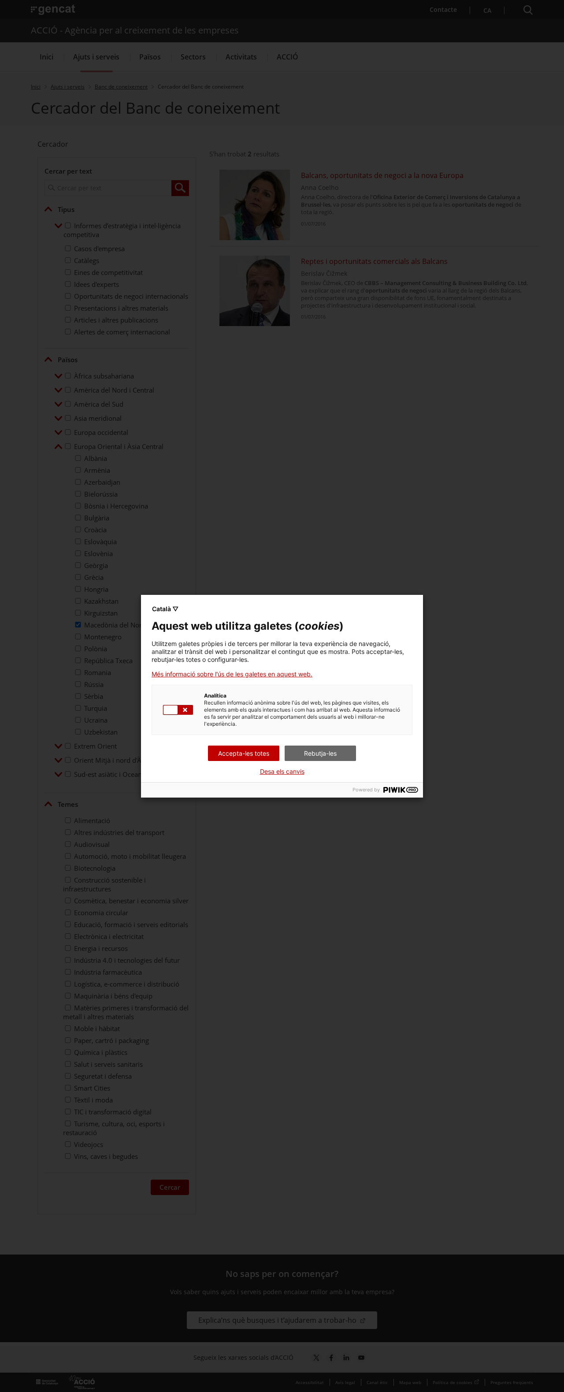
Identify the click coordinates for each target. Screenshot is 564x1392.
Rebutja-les (320, 753)
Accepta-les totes (243, 753)
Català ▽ (165, 608)
